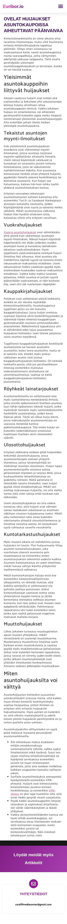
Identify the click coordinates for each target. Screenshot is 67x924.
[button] (60, 6)
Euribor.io (13, 6)
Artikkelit (33, 862)
